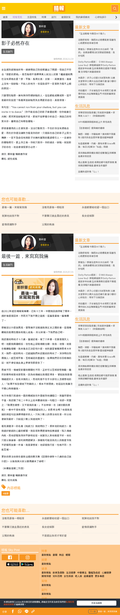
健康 (5, 17)
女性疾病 (68, 576)
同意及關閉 (96, 603)
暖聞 (68, 554)
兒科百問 (57, 576)
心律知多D (100, 17)
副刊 (54, 17)
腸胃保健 (46, 576)
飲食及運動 (58, 572)
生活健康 (71, 572)
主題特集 (32, 17)
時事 (44, 17)
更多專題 (99, 576)
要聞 (55, 554)
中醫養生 (82, 572)
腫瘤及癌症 (94, 572)
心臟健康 (106, 572)
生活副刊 (8, 51)
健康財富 (66, 17)
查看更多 (44, 31)
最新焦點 (46, 554)
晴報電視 (17, 17)
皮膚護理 (88, 576)
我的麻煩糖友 (83, 17)
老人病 (78, 576)
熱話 (61, 554)
